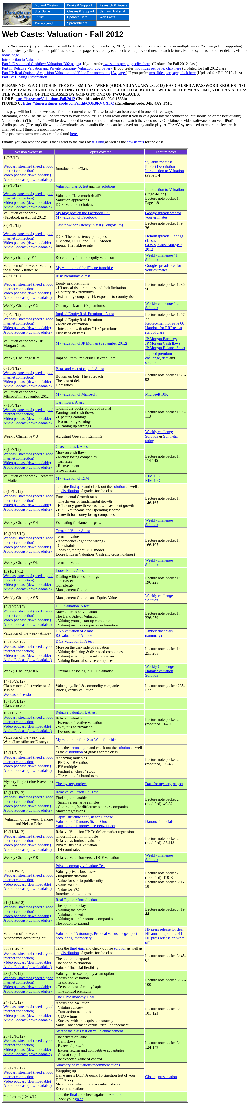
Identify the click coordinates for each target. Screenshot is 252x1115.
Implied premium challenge (158, 355)
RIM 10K (152, 476)
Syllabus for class (158, 162)
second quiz (79, 748)
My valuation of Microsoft (76, 394)
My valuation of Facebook (76, 217)
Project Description (160, 166)
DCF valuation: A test (72, 606)
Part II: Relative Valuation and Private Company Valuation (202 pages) (57, 68)
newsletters (135, 142)
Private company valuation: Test (80, 866)
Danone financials (159, 821)
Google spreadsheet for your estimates (163, 215)
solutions (108, 186)
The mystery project (71, 784)
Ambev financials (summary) (159, 633)
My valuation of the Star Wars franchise (86, 739)
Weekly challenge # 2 (162, 303)
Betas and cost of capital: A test (80, 369)
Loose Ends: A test (70, 570)
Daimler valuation (159, 671)
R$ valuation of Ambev (74, 635)
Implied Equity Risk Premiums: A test (85, 314)
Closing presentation (161, 1077)
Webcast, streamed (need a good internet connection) (28, 168)
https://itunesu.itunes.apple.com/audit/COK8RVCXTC (68, 103)
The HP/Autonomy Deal (75, 997)
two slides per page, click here (126, 64)
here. (74, 134)
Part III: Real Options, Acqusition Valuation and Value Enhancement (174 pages (64, 73)
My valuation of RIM (72, 478)
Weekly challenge (159, 432)
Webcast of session (18, 694)
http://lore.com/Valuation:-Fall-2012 (45, 99)
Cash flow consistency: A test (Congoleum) (89, 225)
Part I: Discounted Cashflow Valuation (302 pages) (41, 64)
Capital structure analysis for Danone (84, 817)
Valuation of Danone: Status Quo (81, 821)
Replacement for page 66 (164, 323)
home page (11, 55)
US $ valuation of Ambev (75, 631)
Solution (151, 260)
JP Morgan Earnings (161, 339)
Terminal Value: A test (73, 531)
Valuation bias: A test (72, 186)
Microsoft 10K (156, 394)
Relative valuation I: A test (76, 712)
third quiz (77, 948)
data (165, 358)
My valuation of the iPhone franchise (84, 268)
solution (151, 362)
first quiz (76, 486)
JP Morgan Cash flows (162, 343)
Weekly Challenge (159, 666)
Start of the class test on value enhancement (89, 1031)
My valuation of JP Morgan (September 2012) (91, 343)
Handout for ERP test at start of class (163, 330)
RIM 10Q (152, 480)
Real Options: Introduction (76, 900)
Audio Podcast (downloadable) (27, 179)
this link (98, 142)
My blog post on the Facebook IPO (83, 213)
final (73, 1094)
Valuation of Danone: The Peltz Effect (85, 826)
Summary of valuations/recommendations (88, 1065)
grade (79, 1099)
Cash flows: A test (70, 402)
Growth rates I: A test (72, 446)
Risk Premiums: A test (73, 276)
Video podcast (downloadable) (27, 175)
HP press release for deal (164, 929)
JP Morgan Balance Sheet (165, 348)
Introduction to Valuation (21, 59)
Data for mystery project (164, 784)
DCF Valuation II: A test (74, 641)
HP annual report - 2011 (163, 934)
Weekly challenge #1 (161, 255)
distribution (70, 491)
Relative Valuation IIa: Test (77, 792)
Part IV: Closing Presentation (24, 77)
